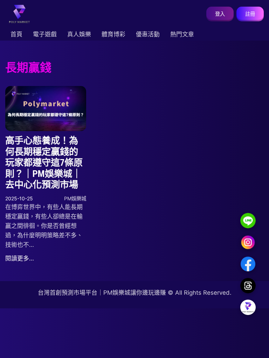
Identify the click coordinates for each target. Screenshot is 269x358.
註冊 (250, 14)
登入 (220, 14)
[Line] (248, 220)
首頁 (16, 34)
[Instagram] (248, 242)
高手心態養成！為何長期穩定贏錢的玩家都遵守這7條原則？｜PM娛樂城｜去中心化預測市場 (44, 162)
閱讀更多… (19, 258)
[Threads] (248, 285)
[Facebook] (248, 264)
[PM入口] (248, 307)
